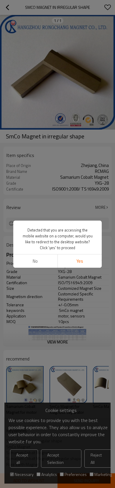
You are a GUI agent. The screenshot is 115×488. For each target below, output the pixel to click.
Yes (79, 261)
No (35, 261)
